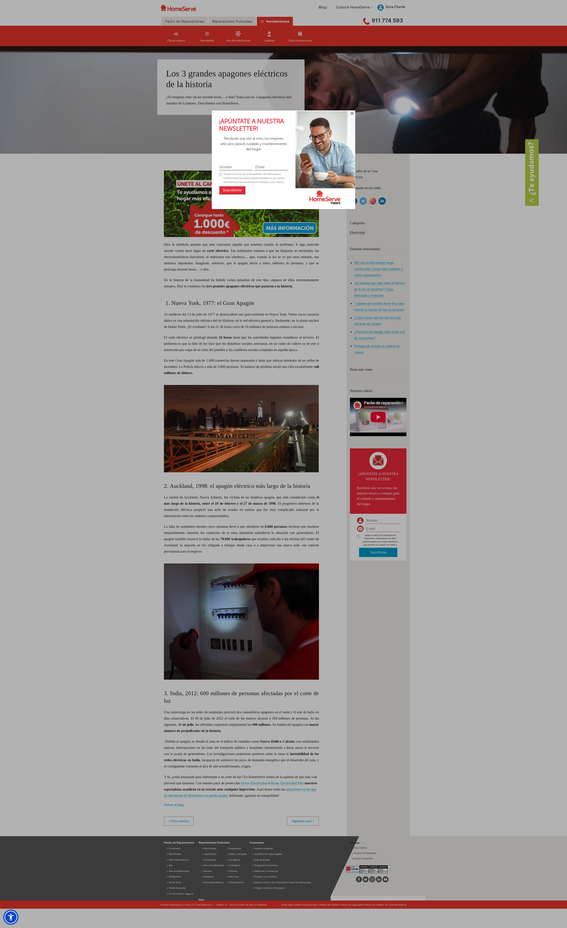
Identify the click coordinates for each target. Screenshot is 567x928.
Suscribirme (232, 190)
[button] (10, 917)
